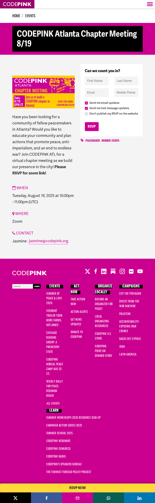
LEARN (54, 411)
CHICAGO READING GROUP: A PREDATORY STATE (53, 342)
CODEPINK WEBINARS (58, 441)
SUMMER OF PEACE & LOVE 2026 (54, 298)
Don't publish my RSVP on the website (113, 114)
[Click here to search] (26, 285)
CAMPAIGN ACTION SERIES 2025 (64, 425)
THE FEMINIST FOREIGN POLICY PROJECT (68, 472)
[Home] (17, 4)
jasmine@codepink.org (48, 240)
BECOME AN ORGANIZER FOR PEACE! (104, 304)
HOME (16, 15)
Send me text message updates (109, 108)
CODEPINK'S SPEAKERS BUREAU (63, 464)
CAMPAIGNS (131, 286)
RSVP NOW (77, 488)
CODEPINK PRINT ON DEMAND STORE (103, 351)
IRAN (122, 346)
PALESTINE (125, 314)
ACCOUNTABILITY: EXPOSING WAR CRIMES (129, 326)
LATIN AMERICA (127, 354)
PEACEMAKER (92, 141)
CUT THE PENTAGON (130, 293)
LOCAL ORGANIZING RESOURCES (102, 321)
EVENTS (30, 15)
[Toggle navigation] (150, 4)
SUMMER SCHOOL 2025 (59, 433)
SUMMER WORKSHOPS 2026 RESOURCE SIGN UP (73, 417)
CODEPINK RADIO (56, 456)
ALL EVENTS (52, 403)
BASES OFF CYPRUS (130, 339)
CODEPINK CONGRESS (58, 448)
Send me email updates (104, 103)
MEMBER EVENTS (110, 141)
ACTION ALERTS (79, 311)
